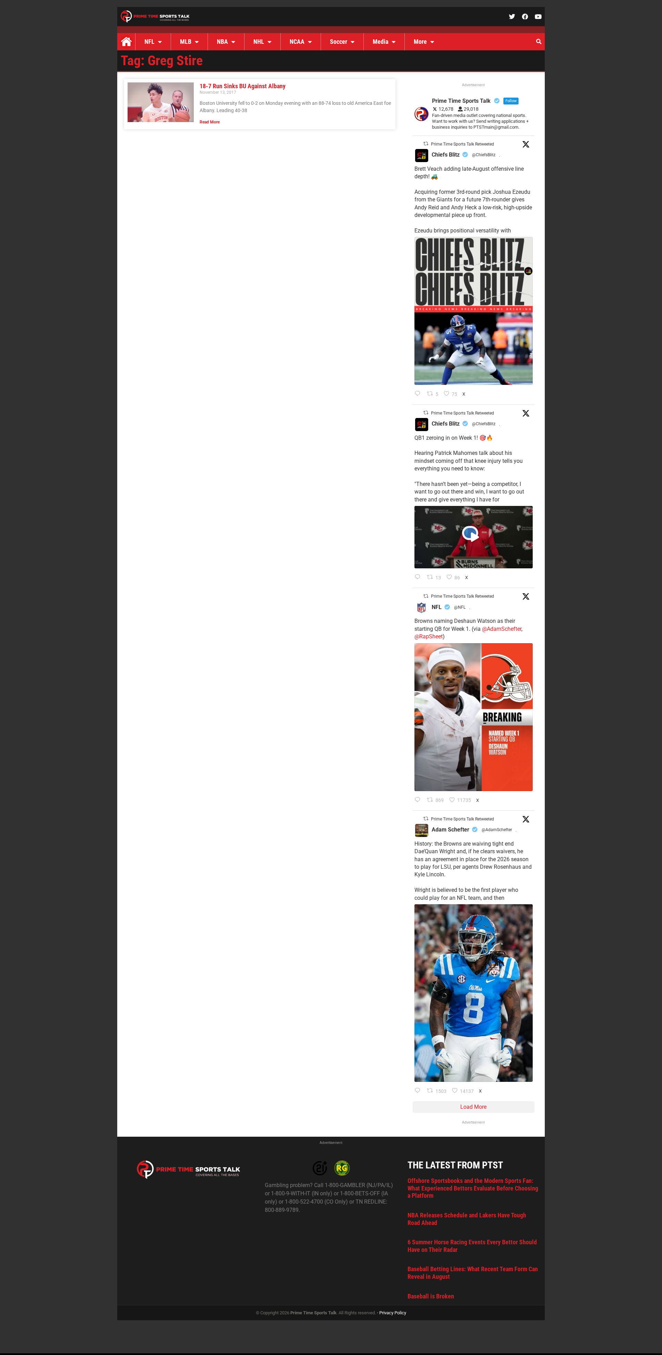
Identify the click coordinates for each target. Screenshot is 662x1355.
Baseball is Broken (431, 1296)
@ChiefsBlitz (483, 154)
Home (126, 41)
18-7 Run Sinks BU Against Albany (242, 86)
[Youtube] (538, 16)
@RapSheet (428, 636)
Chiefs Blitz (446, 154)
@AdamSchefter (501, 629)
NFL (149, 41)
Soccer (338, 41)
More (420, 41)
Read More (210, 122)
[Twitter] (512, 16)
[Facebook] (525, 16)
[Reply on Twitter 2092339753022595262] (419, 577)
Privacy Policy (392, 1312)
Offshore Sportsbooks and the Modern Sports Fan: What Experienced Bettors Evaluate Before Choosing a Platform (473, 1188)
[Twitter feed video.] (473, 537)
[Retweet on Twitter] (425, 143)
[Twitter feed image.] (473, 311)
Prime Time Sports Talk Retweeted (462, 144)
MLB (185, 41)
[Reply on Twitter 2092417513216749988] (419, 394)
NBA (222, 41)
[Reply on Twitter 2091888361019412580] (419, 800)
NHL (258, 41)
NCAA (297, 41)
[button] (538, 42)
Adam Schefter (450, 829)
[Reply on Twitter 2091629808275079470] (419, 1091)
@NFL (459, 607)
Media (380, 41)
